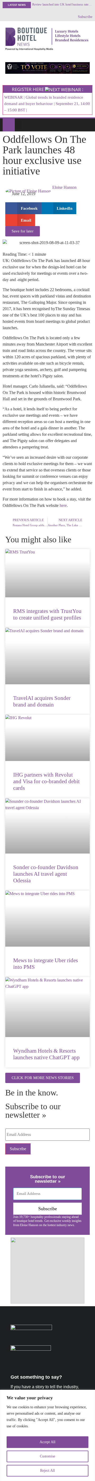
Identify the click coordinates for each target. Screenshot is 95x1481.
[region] (47, 1435)
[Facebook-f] (14, 16)
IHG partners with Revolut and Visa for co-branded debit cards (46, 781)
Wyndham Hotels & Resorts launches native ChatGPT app (46, 1054)
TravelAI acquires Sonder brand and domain (41, 701)
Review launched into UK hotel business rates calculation (62, 4)
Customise (47, 1456)
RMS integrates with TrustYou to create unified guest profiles (47, 614)
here (63, 505)
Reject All (47, 1471)
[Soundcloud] (5, 16)
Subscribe (85, 17)
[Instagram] (32, 16)
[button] (18, 125)
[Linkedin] (23, 16)
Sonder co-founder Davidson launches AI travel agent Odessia (45, 874)
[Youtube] (41, 16)
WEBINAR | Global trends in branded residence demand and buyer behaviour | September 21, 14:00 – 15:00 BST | (47, 103)
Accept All (47, 1442)
